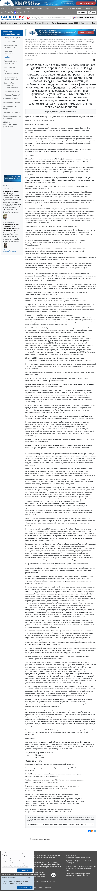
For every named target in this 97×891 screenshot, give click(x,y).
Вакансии (17, 8)
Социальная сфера (65, 23)
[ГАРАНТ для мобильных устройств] (5, 12)
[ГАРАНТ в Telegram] (18, 12)
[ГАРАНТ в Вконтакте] (9, 12)
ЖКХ (76, 23)
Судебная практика (9, 23)
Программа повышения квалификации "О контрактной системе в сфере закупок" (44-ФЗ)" (11, 194)
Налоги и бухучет (26, 23)
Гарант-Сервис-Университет (42, 887)
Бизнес (38, 23)
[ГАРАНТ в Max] (15, 12)
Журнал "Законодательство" (11, 72)
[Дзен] (12, 12)
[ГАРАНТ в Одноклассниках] (24, 12)
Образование (85, 23)
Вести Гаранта (9, 67)
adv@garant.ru (70, 868)
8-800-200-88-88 (71, 855)
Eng (93, 12)
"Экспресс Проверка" (12, 95)
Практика (46, 23)
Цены (39, 8)
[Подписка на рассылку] (2, 12)
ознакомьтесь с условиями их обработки (15, 867)
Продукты (29, 8)
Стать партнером (73, 8)
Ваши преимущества (10, 99)
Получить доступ (24, 887)
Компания (5, 8)
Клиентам (89, 8)
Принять (25, 870)
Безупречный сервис (12, 38)
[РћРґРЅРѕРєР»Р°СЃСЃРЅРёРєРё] (92, 831)
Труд (54, 23)
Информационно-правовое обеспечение (11, 33)
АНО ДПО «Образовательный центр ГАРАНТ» (10, 124)
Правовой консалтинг (8, 52)
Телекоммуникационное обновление (12, 117)
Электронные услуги (11, 91)
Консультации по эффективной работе (12, 78)
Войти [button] (83, 12)
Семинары (58, 8)
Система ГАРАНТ (10, 41)
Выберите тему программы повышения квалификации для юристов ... (12, 250)
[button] (84, 18)
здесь (74, 112)
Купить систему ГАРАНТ (11, 112)
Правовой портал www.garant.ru (10, 62)
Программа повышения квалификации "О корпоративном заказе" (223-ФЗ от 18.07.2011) (11, 227)
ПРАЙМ (7, 57)
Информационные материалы (9, 107)
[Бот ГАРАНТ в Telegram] (21, 12)
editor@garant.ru (71, 863)
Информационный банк (11, 102)
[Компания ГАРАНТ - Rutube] (28, 12)
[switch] (28, 18)
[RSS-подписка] (31, 12)
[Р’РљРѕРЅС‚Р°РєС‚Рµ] (89, 831)
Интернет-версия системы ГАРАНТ (10, 46)
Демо (48, 8)
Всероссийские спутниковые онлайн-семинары (11, 85)
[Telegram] (95, 831)
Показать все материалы (39, 839)
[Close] (32, 877)
